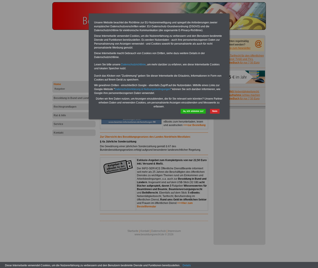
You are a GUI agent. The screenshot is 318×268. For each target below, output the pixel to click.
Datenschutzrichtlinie (133, 64)
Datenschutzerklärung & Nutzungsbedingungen (143, 89)
